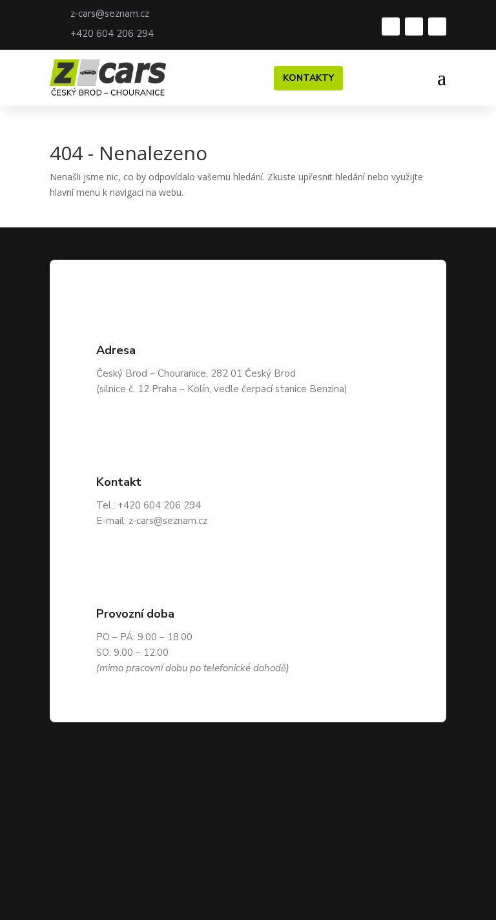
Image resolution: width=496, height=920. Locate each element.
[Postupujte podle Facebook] (391, 26)
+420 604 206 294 (112, 33)
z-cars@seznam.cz (109, 13)
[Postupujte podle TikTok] (437, 26)
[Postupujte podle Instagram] (414, 26)
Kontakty (308, 78)
